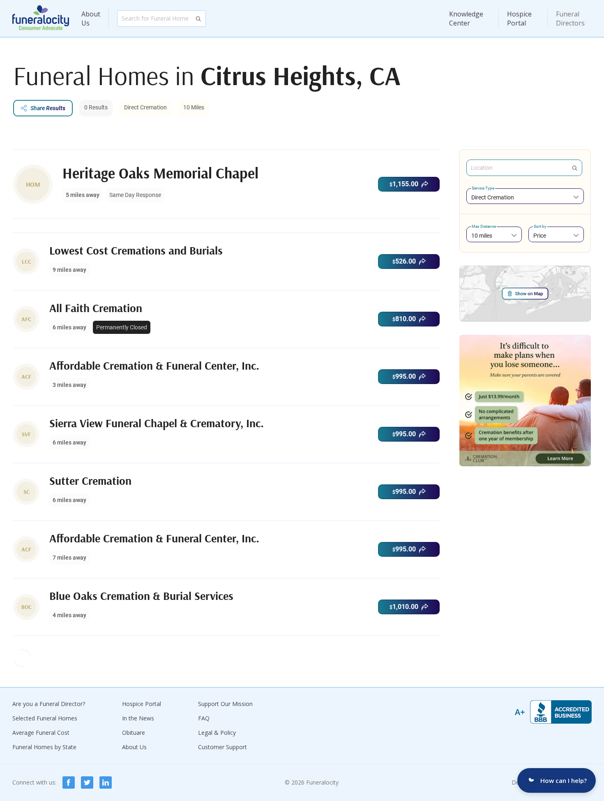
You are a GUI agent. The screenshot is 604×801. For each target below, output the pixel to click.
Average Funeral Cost (40, 732)
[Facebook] (68, 782)
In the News (138, 718)
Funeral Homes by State (44, 747)
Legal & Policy (217, 732)
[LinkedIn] (105, 782)
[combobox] (525, 197)
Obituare (133, 732)
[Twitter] (87, 782)
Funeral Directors (570, 18)
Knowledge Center (466, 18)
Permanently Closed (121, 327)
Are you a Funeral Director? (48, 704)
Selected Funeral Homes (44, 718)
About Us (90, 18)
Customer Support (222, 747)
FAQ (204, 718)
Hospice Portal (519, 18)
